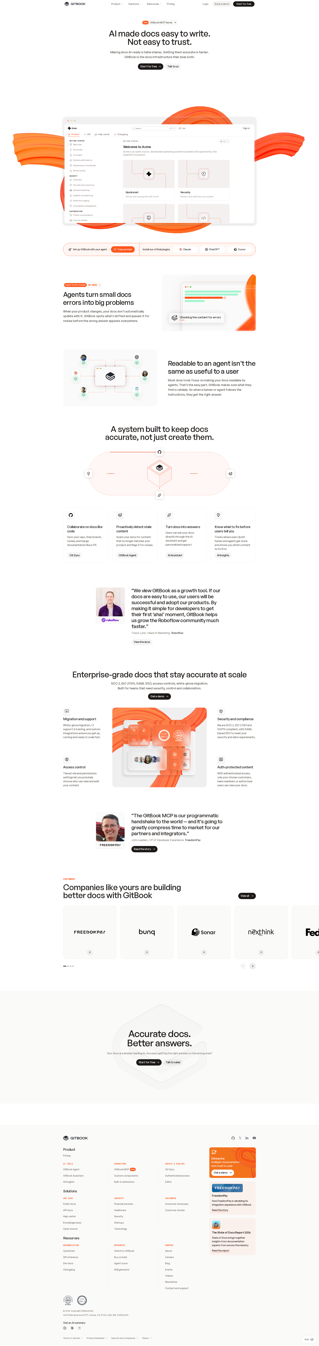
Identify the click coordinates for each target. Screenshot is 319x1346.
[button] (123, 249)
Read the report (220, 1250)
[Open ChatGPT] (64, 1328)
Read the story (220, 1210)
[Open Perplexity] (79, 1328)
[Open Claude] (72, 1328)
